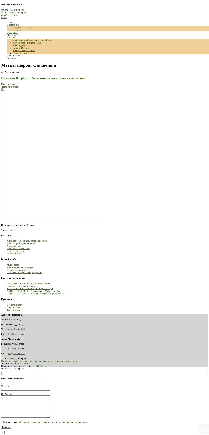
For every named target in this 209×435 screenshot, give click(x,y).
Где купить (12, 32)
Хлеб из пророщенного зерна (27, 43)
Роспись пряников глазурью (20, 267)
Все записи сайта (15, 305)
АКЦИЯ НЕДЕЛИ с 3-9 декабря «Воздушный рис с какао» (35, 293)
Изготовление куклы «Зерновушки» (24, 272)
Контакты (11, 58)
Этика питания (20, 53)
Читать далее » (8, 230)
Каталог (11, 37)
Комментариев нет (10, 84)
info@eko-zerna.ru (9, 15)
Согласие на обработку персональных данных (29, 283)
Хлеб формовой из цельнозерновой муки (32, 40)
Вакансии (17, 30)
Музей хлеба (13, 35)
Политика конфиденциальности (22, 286)
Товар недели (13, 310)
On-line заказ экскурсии (12, 10)
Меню (4, 17)
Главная (11, 22)
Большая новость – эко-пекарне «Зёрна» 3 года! (30, 288)
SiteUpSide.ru (40, 366)
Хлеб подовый (20, 45)
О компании (13, 25)
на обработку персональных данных (34, 422)
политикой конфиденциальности (72, 422)
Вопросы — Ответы (22, 27)
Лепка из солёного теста (18, 270)
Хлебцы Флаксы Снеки (24, 50)
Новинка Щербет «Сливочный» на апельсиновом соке (43, 78)
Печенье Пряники (21, 48)
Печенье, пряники (15, 251)
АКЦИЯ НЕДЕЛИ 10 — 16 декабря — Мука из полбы (33, 291)
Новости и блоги (15, 55)
